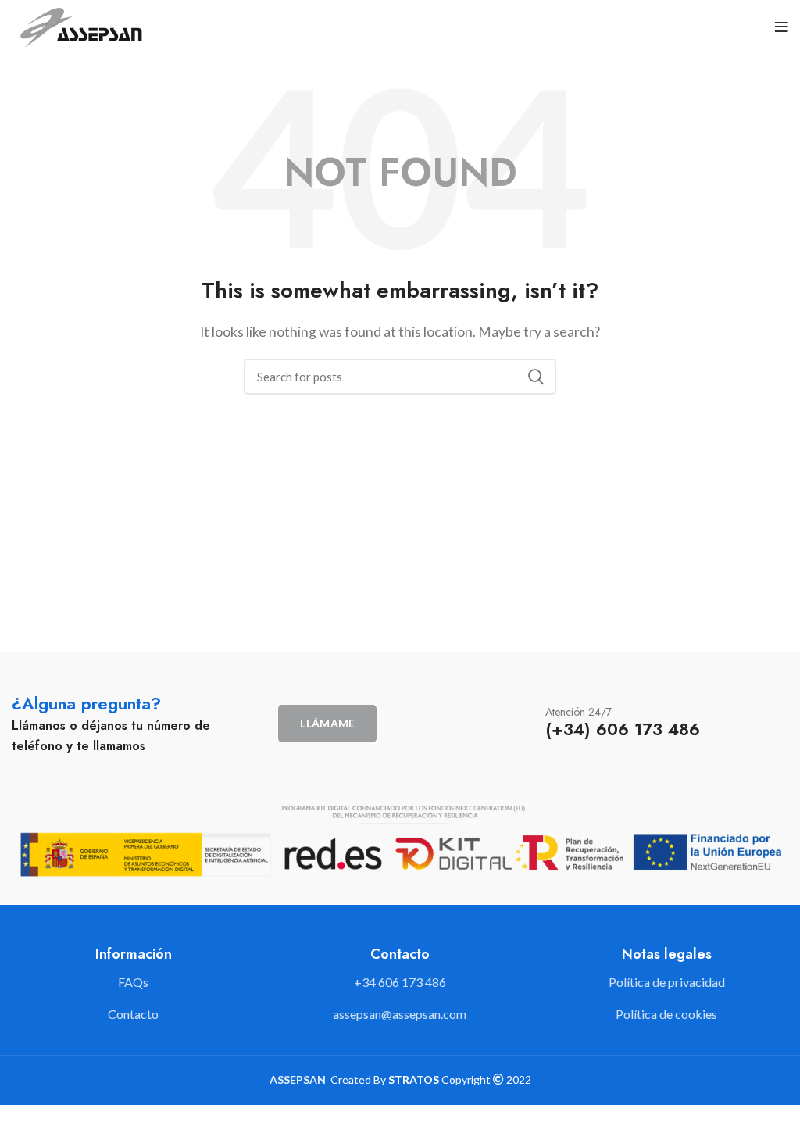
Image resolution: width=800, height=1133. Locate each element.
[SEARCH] (535, 377)
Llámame (327, 723)
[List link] (399, 982)
